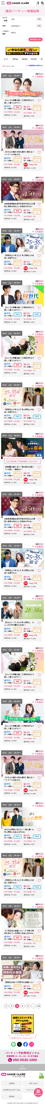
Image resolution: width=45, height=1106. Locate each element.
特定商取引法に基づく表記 (11, 1090)
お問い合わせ (33, 1083)
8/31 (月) (33, 59)
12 (39, 1006)
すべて (6, 59)
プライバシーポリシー (33, 1090)
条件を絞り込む (35, 39)
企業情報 (12, 1083)
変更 (39, 19)
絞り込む (38, 1094)
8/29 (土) (15, 59)
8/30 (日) (24, 59)
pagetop (22, 1068)
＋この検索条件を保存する (34, 65)
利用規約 (12, 1096)
